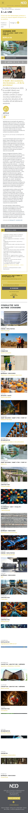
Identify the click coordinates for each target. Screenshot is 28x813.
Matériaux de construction (9, 532)
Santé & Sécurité (6, 397)
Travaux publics (5, 486)
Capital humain (5, 510)
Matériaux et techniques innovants (11, 375)
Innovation (4, 753)
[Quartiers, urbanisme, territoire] (14, 653)
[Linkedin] (18, 22)
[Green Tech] (14, 765)
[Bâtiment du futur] (14, 407)
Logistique (4, 599)
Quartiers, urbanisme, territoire (10, 666)
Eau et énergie (5, 330)
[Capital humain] (14, 496)
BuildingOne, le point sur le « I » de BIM (11, 263)
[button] (5, 62)
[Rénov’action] (14, 676)
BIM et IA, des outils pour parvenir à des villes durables (14, 249)
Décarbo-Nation (6, 732)
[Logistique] (14, 587)
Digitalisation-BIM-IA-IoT (9, 643)
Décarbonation (5, 440)
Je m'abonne (14, 288)
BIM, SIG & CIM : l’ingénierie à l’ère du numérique (13, 255)
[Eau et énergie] (14, 318)
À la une (6, 7)
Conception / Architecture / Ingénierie (13, 664)
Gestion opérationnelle (8, 554)
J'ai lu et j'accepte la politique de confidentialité (11, 284)
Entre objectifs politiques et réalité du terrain (12, 251)
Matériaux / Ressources (8, 373)
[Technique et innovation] (14, 742)
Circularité (4, 710)
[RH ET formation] (14, 340)
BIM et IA (10, 7)
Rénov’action (5, 688)
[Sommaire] (3, 58)
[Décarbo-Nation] (14, 720)
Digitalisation (5, 642)
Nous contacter (14, 798)
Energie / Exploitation (8, 328)
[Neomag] (23, 2)
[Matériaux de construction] (14, 520)
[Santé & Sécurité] (14, 385)
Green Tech (4, 777)
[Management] (14, 609)
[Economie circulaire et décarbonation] (14, 429)
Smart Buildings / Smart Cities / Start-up (13, 418)
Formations (4, 351)
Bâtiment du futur (6, 419)
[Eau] (14, 564)
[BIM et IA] (14, 451)
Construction (5, 484)
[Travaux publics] (14, 474)
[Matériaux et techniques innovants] (14, 362)
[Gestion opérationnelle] (14, 542)
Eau (2, 577)
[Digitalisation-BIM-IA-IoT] (14, 631)
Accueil (2, 7)
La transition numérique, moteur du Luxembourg (13, 234)
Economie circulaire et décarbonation (12, 442)
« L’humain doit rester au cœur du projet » (12, 262)
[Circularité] (14, 698)
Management (5, 621)
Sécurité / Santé (6, 395)
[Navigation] (3, 2)
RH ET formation (6, 353)
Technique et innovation (8, 755)
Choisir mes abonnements (14, 291)
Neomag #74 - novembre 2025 (16, 220)
